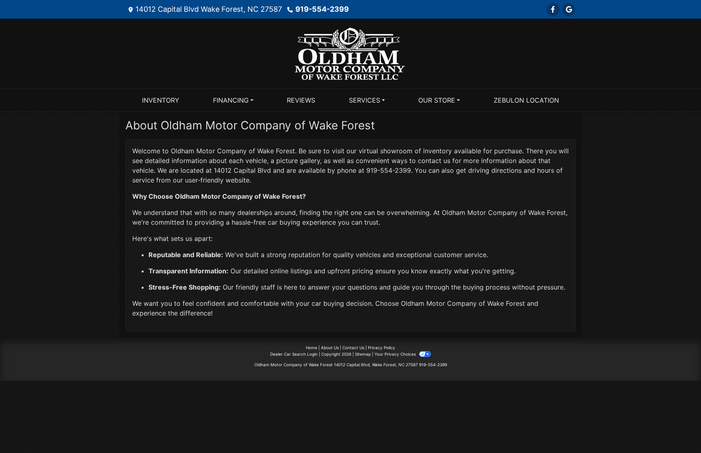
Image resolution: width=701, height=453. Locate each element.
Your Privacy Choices (395, 354)
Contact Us (353, 347)
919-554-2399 (322, 9)
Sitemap (363, 354)
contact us (434, 161)
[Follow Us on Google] (569, 9)
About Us (330, 347)
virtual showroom (386, 151)
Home (311, 347)
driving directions (495, 170)
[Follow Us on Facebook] (553, 9)
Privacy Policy (381, 347)
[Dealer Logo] (351, 53)
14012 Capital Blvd (242, 170)
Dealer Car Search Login (294, 354)
